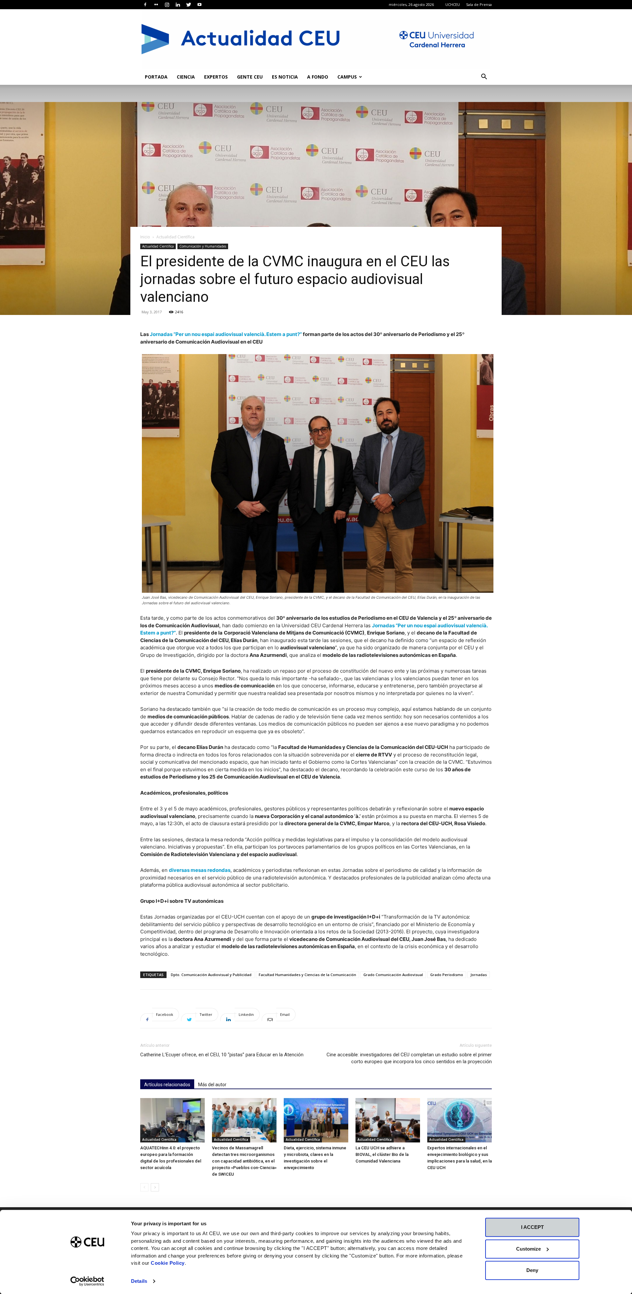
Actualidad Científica (158, 246)
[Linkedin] (178, 4)
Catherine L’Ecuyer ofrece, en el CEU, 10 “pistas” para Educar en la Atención (221, 1055)
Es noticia (285, 77)
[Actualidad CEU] (316, 39)
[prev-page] (144, 1187)
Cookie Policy (168, 1263)
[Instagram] (167, 4)
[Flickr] (156, 4)
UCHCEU (452, 4)
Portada (156, 77)
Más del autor (212, 1084)
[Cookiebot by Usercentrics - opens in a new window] (87, 1281)
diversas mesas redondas (199, 870)
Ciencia (186, 77)
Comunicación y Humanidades (202, 246)
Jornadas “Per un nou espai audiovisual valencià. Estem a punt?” (226, 334)
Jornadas (478, 974)
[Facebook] (145, 4)
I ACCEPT (532, 1227)
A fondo (317, 77)
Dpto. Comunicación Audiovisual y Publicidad (211, 974)
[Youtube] (199, 4)
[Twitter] (189, 4)
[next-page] (155, 1187)
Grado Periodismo (446, 974)
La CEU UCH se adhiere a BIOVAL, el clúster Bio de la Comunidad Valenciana (382, 1154)
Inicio (145, 237)
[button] (484, 77)
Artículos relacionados (167, 1084)
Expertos (216, 77)
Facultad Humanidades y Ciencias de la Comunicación (307, 974)
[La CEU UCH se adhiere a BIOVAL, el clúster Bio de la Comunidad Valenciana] (388, 1120)
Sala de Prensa (479, 4)
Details (139, 1281)
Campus (347, 77)
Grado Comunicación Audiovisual (393, 974)
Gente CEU (250, 77)
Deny (532, 1270)
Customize (528, 1249)
